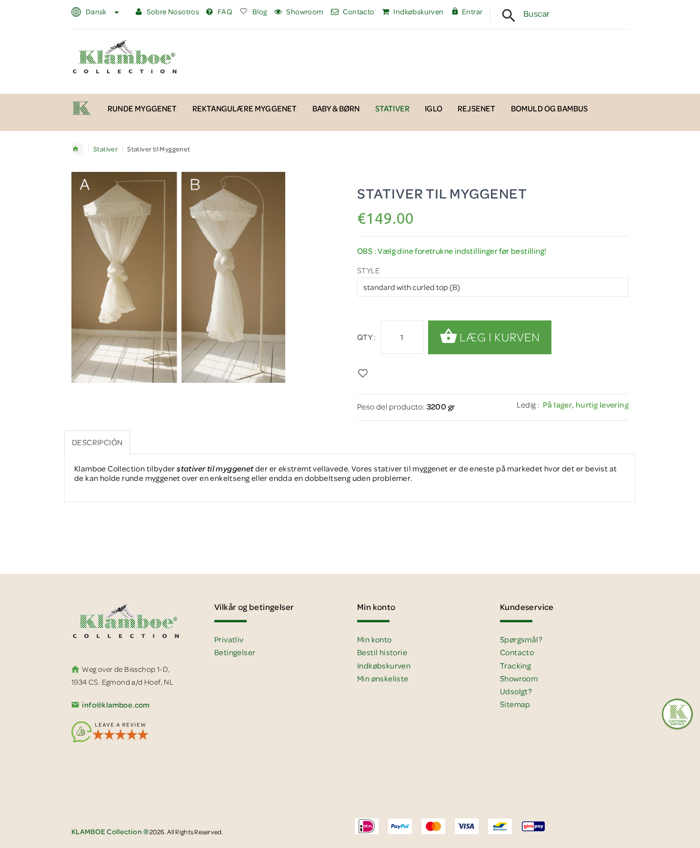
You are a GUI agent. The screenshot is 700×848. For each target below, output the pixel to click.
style (368, 270)
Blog (259, 11)
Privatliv (229, 639)
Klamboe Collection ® (77, 149)
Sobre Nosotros (172, 11)
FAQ (224, 11)
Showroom (304, 11)
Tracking (515, 665)
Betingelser (234, 652)
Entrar (472, 11)
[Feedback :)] (677, 713)
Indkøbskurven (418, 11)
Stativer (105, 149)
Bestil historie (382, 652)
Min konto (374, 639)
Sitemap (515, 704)
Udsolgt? (516, 691)
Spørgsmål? (521, 639)
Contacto (358, 11)
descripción (97, 442)
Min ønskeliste (383, 678)
